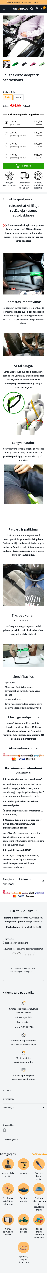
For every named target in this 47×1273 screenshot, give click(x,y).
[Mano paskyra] (37, 8)
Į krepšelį (27, 165)
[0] (42, 8)
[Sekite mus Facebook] (4, 1130)
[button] (23, 122)
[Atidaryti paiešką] (31, 8)
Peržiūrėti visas (39, 1154)
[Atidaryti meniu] (4, 9)
